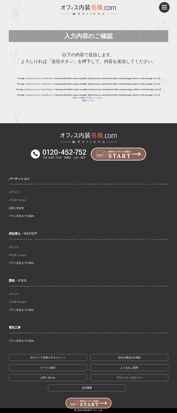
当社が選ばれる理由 (129, 357)
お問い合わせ (48, 377)
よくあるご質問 (129, 367)
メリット (14, 191)
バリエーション (18, 200)
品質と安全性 (16, 208)
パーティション (19, 178)
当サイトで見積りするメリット (48, 357)
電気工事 (15, 327)
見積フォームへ (88, 101)
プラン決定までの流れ (21, 215)
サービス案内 (48, 367)
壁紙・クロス (18, 280)
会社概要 (87, 387)
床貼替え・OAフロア (23, 233)
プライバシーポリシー (129, 377)
